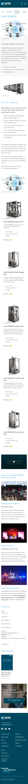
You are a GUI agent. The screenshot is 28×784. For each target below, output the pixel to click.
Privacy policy (5, 756)
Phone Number (5, 624)
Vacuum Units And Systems (17, 12)
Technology (9, 11)
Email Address (5, 620)
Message (4, 636)
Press (2, 740)
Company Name (6, 627)
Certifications (4, 746)
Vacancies (4, 743)
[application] (14, 462)
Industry (3, 631)
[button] (14, 461)
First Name (4, 613)
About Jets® (4, 737)
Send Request (5, 644)
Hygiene (17, 743)
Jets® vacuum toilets (7, 597)
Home (2, 11)
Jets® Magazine (19, 737)
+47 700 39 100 (5, 723)
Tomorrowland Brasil (18, 595)
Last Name (4, 616)
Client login (4, 753)
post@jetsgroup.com (6, 724)
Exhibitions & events (21, 740)
